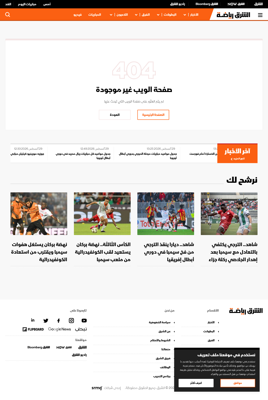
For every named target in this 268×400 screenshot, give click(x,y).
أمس (47, 4)
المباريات (94, 14)
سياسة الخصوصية (159, 322)
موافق (237, 383)
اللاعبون (122, 14)
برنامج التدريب (161, 376)
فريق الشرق (163, 358)
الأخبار (194, 14)
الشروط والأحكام (160, 340)
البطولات (170, 14)
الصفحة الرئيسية (153, 115)
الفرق (146, 14)
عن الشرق (164, 331)
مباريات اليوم (27, 4)
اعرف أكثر (196, 383)
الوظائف (165, 367)
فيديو (77, 14)
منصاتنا (165, 349)
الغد (8, 4)
